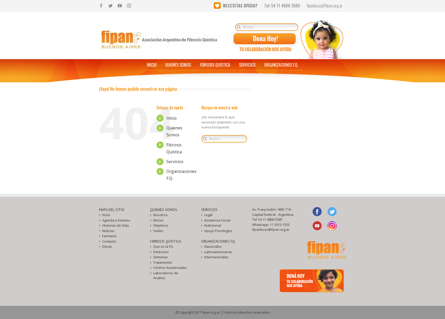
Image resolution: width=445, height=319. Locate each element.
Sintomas (160, 257)
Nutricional (212, 225)
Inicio (171, 118)
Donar (107, 246)
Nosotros (160, 214)
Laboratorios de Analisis (165, 275)
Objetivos (160, 225)
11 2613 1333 (279, 224)
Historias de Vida (115, 225)
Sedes (158, 230)
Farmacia (109, 236)
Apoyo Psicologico (218, 230)
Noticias (108, 230)
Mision (158, 220)
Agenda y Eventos (116, 220)
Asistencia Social (217, 220)
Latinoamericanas (218, 252)
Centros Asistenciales (170, 267)
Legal (208, 214)
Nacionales (213, 246)
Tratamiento (162, 262)
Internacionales (216, 257)
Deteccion (161, 252)
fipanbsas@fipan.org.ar (270, 229)
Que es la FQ (163, 246)
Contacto (109, 241)
